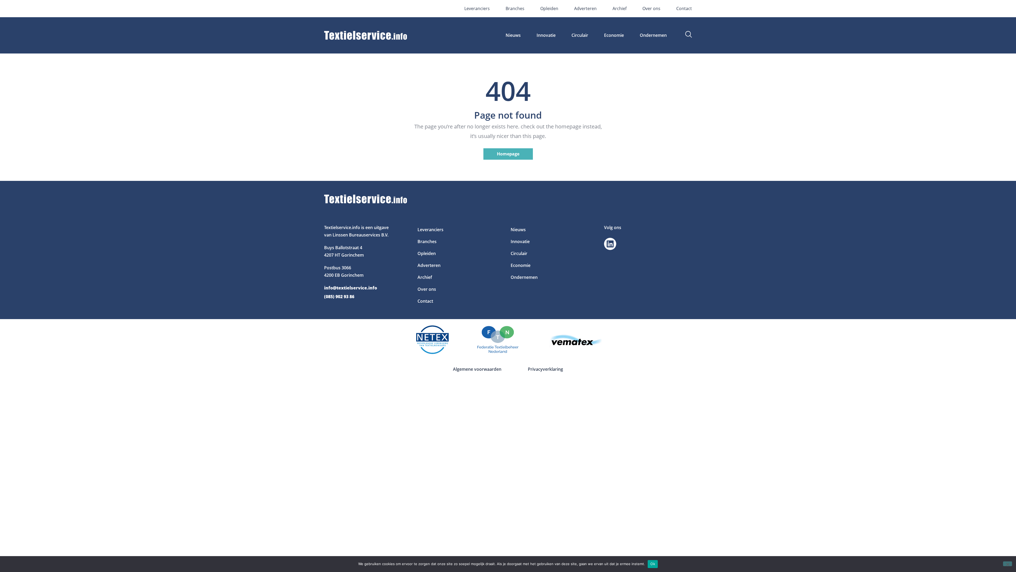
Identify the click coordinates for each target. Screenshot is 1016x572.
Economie (614, 35)
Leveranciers (477, 8)
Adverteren (585, 8)
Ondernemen (653, 35)
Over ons (651, 8)
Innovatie (546, 35)
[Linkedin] (610, 244)
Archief (620, 8)
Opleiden (549, 8)
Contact (684, 8)
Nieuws (513, 35)
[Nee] (1007, 563)
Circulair (580, 35)
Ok (652, 564)
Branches (515, 8)
